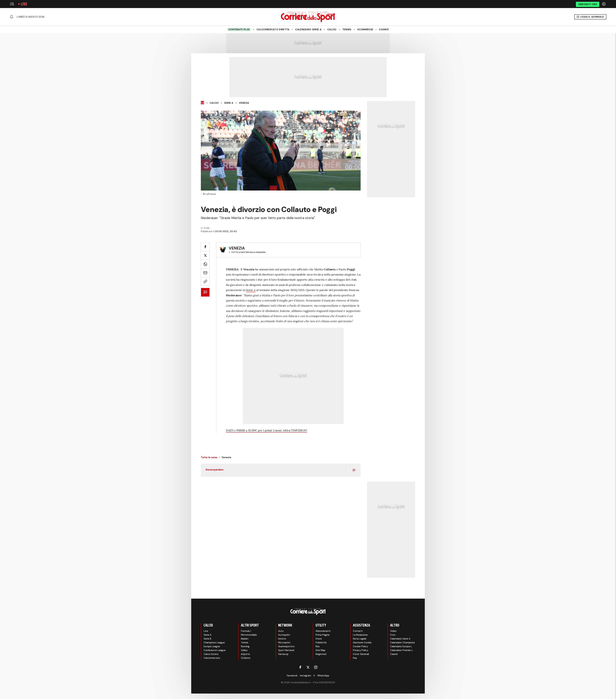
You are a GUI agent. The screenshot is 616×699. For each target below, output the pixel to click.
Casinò (384, 29)
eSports (245, 654)
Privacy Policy (360, 650)
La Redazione (360, 634)
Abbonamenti (323, 631)
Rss (318, 646)
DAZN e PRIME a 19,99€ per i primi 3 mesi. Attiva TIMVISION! (266, 430)
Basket (244, 638)
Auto (281, 631)
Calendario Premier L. (401, 650)
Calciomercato (212, 658)
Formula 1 (246, 631)
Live (24, 4)
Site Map (320, 650)
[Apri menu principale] (12, 4)
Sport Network (286, 650)
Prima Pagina (322, 634)
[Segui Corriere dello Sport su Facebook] (300, 667)
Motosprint (284, 642)
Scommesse (365, 29)
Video (393, 631)
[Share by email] (205, 273)
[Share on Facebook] (205, 247)
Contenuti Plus (239, 29)
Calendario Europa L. (401, 646)
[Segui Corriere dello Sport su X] (308, 667)
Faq (355, 658)
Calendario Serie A (308, 29)
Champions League (214, 642)
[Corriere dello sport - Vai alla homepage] (308, 17)
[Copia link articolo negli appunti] (205, 281)
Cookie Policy (360, 646)
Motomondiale (249, 634)
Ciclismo (245, 658)
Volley (244, 650)
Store (319, 638)
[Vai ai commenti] (205, 292)
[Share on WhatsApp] (205, 264)
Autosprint (284, 634)
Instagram (305, 675)
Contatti (358, 631)
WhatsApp (323, 675)
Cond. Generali (361, 654)
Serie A (228, 103)
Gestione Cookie (362, 642)
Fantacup (283, 654)
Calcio (332, 29)
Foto (392, 634)
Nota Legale (359, 638)
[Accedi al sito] (604, 4)
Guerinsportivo (286, 646)
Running (245, 646)
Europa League (212, 646)
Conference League (215, 650)
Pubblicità (321, 642)
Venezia (244, 103)
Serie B (207, 638)
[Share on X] (205, 255)
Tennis (346, 29)
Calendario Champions (402, 642)
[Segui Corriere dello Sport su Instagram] (316, 667)
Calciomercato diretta (273, 29)
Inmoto (282, 638)
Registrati (321, 654)
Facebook (292, 675)
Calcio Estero (211, 654)
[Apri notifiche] (11, 17)
